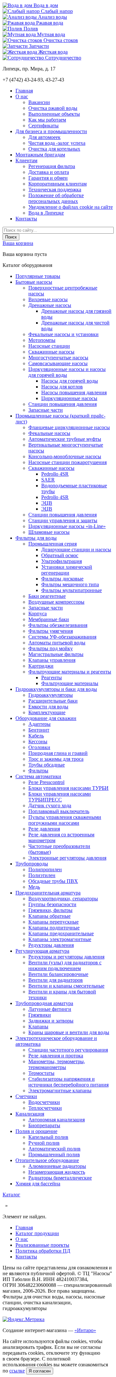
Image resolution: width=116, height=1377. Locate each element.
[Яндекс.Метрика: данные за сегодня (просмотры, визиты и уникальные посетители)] (23, 1319)
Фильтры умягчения (50, 631)
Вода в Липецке (46, 213)
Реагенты (51, 677)
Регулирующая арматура (42, 951)
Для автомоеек (44, 137)
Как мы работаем (47, 119)
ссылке (17, 1370)
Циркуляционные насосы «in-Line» (67, 526)
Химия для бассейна (37, 1183)
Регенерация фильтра (51, 166)
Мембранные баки (48, 619)
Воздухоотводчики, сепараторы (63, 898)
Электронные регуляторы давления (67, 858)
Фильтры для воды (36, 538)
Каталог (11, 1194)
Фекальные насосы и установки (63, 334)
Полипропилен (45, 869)
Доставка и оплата (48, 172)
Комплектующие (46, 712)
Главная (24, 90)
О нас (21, 96)
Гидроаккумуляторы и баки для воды (56, 689)
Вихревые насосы (48, 299)
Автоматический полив (54, 1148)
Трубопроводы (31, 863)
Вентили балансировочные (58, 974)
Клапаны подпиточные (54, 927)
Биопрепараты (44, 1125)
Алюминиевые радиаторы (57, 1166)
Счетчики (26, 1096)
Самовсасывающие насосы (58, 363)
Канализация (29, 1114)
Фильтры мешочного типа (70, 584)
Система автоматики (38, 776)
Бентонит (38, 730)
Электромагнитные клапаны (60, 1090)
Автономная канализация (56, 1119)
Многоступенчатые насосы (58, 357)
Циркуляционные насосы (69, 398)
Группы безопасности (52, 904)
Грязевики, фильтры (50, 910)
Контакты (26, 218)
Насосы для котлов (62, 386)
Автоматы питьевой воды (56, 642)
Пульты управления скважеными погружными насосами (64, 820)
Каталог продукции (37, 1233)
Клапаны (38, 1026)
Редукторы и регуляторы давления (66, 956)
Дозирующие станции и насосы (76, 549)
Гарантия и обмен (48, 178)
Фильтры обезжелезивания (57, 625)
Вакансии (39, 102)
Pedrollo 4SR (55, 474)
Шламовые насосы (49, 532)
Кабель (36, 735)
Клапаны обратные (49, 916)
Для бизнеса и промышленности (51, 131)
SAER (48, 479)
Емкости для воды (48, 706)
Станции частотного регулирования (68, 1050)
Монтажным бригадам (40, 154)
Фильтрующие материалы (69, 683)
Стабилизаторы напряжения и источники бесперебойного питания (68, 1081)
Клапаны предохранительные (61, 933)
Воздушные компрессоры (56, 602)
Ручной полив (44, 1143)
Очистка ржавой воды (52, 108)
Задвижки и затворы (50, 1020)
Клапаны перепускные (53, 922)
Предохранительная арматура (48, 892)
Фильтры (38, 770)
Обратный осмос (59, 555)
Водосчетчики (44, 1102)
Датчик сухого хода (49, 805)
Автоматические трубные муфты (64, 439)
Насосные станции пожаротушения (67, 462)
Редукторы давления (51, 945)
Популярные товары (37, 276)
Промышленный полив (54, 1154)
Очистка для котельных (54, 149)
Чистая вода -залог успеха (56, 143)
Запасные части (45, 410)
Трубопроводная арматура (44, 1003)
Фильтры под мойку (50, 648)
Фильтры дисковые (62, 578)
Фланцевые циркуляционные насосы (69, 427)
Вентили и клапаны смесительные (66, 986)
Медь (34, 887)
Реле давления (44, 828)
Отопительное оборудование (47, 1160)
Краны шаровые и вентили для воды (68, 1032)
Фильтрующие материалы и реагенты (69, 671)
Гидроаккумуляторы (50, 695)
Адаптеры (39, 724)
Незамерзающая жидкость (56, 1172)
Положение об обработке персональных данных (56, 198)
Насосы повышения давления (74, 392)
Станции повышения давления (62, 404)
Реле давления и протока (55, 1055)
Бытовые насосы (33, 282)
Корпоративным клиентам (57, 183)
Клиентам (26, 160)
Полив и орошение (36, 1131)
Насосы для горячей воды (69, 381)
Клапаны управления (51, 660)
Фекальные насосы (49, 433)
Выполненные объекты (54, 114)
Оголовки (39, 747)
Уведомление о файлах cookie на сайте (70, 207)
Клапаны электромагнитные (59, 939)
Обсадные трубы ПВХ (53, 881)
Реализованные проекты (42, 1245)
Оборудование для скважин (45, 718)
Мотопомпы (41, 340)
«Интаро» (85, 1330)
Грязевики (39, 1015)
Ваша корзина (18, 243)
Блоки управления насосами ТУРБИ (68, 788)
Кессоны (37, 741)
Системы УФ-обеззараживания (62, 637)
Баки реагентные (47, 596)
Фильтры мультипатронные (71, 590)
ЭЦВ (46, 503)
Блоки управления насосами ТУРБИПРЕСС (59, 796)
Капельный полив (48, 1137)
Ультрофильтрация (61, 561)
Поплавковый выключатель (58, 811)
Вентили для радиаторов (55, 980)
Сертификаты (43, 125)
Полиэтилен (41, 875)
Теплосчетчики (45, 1108)
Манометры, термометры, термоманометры (56, 1064)
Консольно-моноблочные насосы (64, 456)
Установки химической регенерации (66, 570)
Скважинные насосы (51, 352)
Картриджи (40, 666)
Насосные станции (49, 346)
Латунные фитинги (49, 1009)
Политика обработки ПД (42, 1251)
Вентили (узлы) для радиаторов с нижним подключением (65, 965)
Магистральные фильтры (55, 654)
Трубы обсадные (46, 765)
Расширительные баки (53, 701)
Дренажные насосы (49, 305)
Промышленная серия (52, 543)
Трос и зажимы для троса (55, 759)
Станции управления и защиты (62, 520)
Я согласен (40, 1371)
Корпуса (37, 613)
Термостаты (41, 1073)
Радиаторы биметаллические (60, 1178)
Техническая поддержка (54, 189)
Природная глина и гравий (58, 753)
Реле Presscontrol (46, 782)
